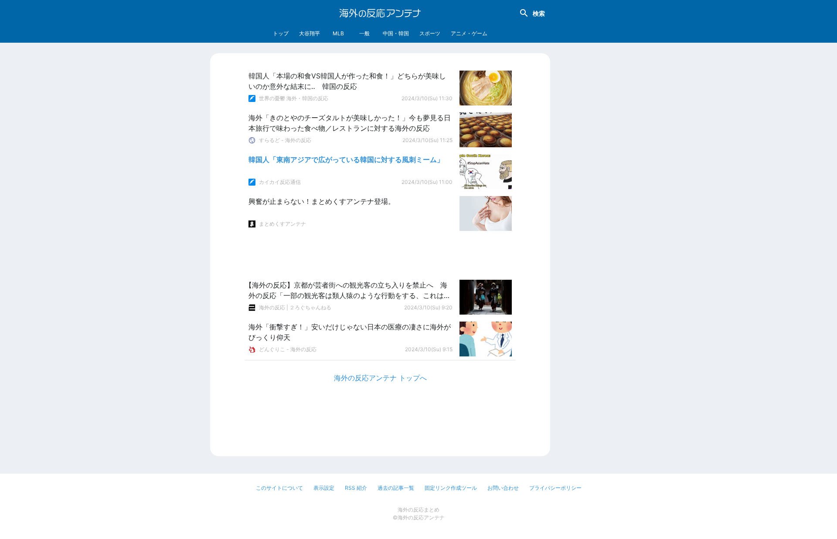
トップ (281, 33)
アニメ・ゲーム (469, 33)
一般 (364, 33)
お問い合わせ (503, 488)
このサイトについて (279, 488)
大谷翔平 (309, 33)
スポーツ (429, 33)
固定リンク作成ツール (451, 488)
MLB (338, 33)
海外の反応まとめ (418, 509)
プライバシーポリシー (555, 488)
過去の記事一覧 (396, 488)
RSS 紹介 (356, 488)
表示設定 (323, 488)
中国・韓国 (396, 33)
